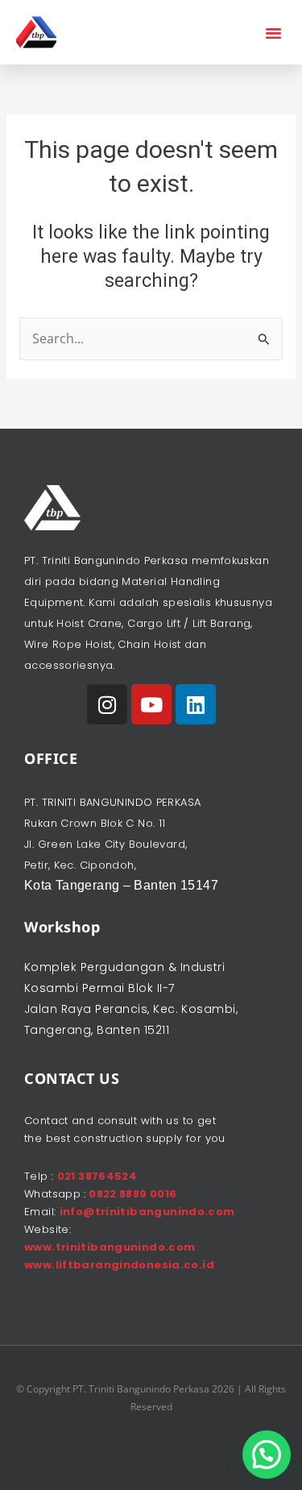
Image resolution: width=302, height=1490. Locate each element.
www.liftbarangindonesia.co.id (119, 1264)
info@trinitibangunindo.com (147, 1211)
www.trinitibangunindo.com (110, 1247)
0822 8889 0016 (131, 1194)
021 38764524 (97, 1176)
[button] (274, 32)
